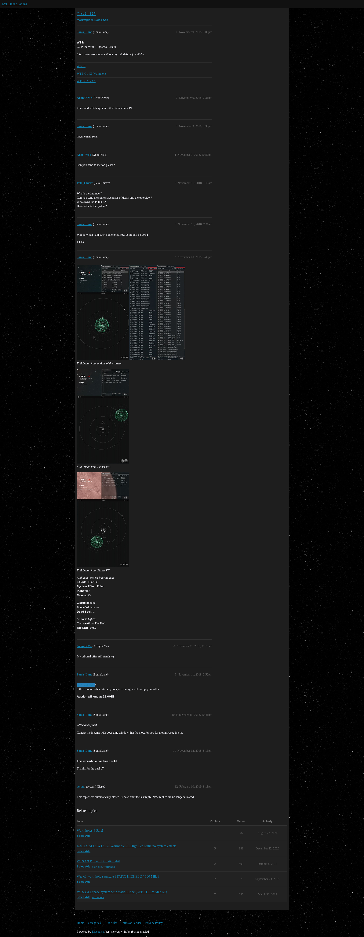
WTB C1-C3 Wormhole (91, 73)
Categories (94, 922)
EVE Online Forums (14, 4)
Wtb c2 (81, 66)
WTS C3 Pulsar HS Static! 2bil (98, 861)
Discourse (98, 931)
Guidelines (110, 922)
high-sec (97, 866)
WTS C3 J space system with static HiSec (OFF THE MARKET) (122, 892)
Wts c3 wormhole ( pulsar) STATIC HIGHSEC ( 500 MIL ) (118, 876)
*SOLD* (86, 13)
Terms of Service (131, 922)
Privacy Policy (154, 922)
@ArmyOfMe (86, 685)
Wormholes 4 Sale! (90, 830)
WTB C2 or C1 (86, 81)
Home (80, 922)
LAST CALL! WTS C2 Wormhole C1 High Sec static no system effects (126, 846)
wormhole (109, 866)
